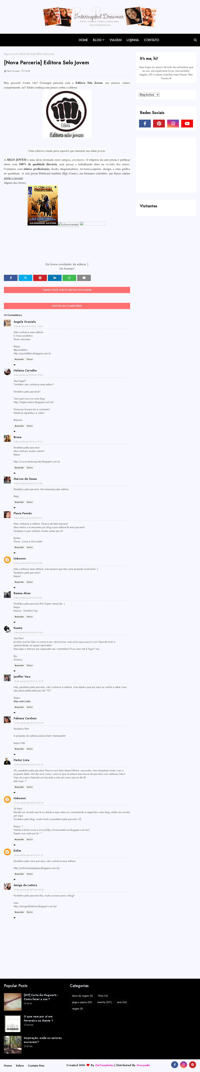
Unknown (20, 558)
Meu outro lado (22, 701)
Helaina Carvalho (25, 370)
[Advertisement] (168, 164)
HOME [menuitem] (83, 40)
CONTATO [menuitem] (151, 40)
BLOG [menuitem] (97, 40)
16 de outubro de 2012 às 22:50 (29, 889)
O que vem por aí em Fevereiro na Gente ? (38, 1019)
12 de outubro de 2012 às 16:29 (29, 722)
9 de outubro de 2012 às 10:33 (28, 563)
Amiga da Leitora (25, 885)
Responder (19, 359)
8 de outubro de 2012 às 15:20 (28, 374)
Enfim (17, 850)
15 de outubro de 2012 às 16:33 (28, 855)
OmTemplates (104, 1065)
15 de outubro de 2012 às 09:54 (28, 802)
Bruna (17, 437)
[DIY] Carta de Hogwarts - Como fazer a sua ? (41, 997)
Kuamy (18, 628)
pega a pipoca (82, 1002)
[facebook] (145, 123)
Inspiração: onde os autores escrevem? (43, 1040)
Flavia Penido (23, 513)
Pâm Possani (13, 70)
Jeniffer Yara (22, 676)
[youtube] (187, 123)
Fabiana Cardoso (25, 718)
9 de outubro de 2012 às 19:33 (28, 597)
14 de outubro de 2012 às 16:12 (28, 764)
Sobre (20, 1065)
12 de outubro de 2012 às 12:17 (28, 681)
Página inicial (11, 54)
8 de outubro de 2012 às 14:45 (28, 326)
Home (8, 1065)
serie (122, 1002)
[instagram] (173, 123)
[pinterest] (159, 123)
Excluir (30, 359)
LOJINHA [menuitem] (133, 40)
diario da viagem (82, 996)
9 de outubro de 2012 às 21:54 (28, 632)
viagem (77, 1008)
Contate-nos (36, 1065)
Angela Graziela (25, 322)
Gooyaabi (143, 1065)
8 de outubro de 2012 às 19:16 (28, 441)
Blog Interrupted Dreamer (23, 37)
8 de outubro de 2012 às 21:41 (28, 517)
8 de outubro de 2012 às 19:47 (28, 483)
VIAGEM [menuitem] (115, 40)
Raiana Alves (22, 593)
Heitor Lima (21, 760)
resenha (104, 1002)
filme (103, 996)
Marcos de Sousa (25, 479)
